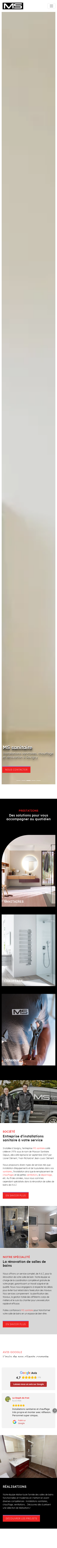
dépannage (46, 1174)
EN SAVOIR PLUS (16, 1195)
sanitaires (7, 1171)
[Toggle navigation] (51, 6)
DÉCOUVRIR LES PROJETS (21, 1518)
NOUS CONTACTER (16, 769)
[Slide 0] (18, 780)
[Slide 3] (33, 780)
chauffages (8, 1174)
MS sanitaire (39, 1148)
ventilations (32, 1174)
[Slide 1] (23, 780)
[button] (2, 1410)
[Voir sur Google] (8, 1399)
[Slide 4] (38, 780)
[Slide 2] (28, 780)
